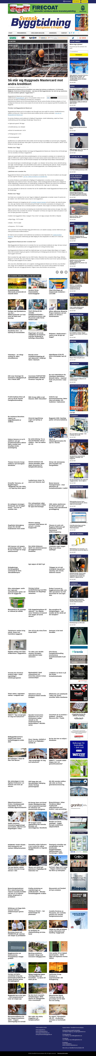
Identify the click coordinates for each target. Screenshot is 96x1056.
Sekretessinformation (62, 1053)
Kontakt (64, 33)
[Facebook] (61, 272)
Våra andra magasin (37, 33)
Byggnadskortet (20, 98)
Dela (48, 97)
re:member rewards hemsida (38, 202)
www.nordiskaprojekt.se (42, 1031)
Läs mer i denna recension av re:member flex (35, 176)
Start (10, 33)
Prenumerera (76, 1)
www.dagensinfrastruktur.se (42, 1032)
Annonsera (84, 1)
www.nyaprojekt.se (40, 1029)
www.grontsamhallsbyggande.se (44, 1034)
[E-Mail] (66, 272)
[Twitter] (57, 272)
